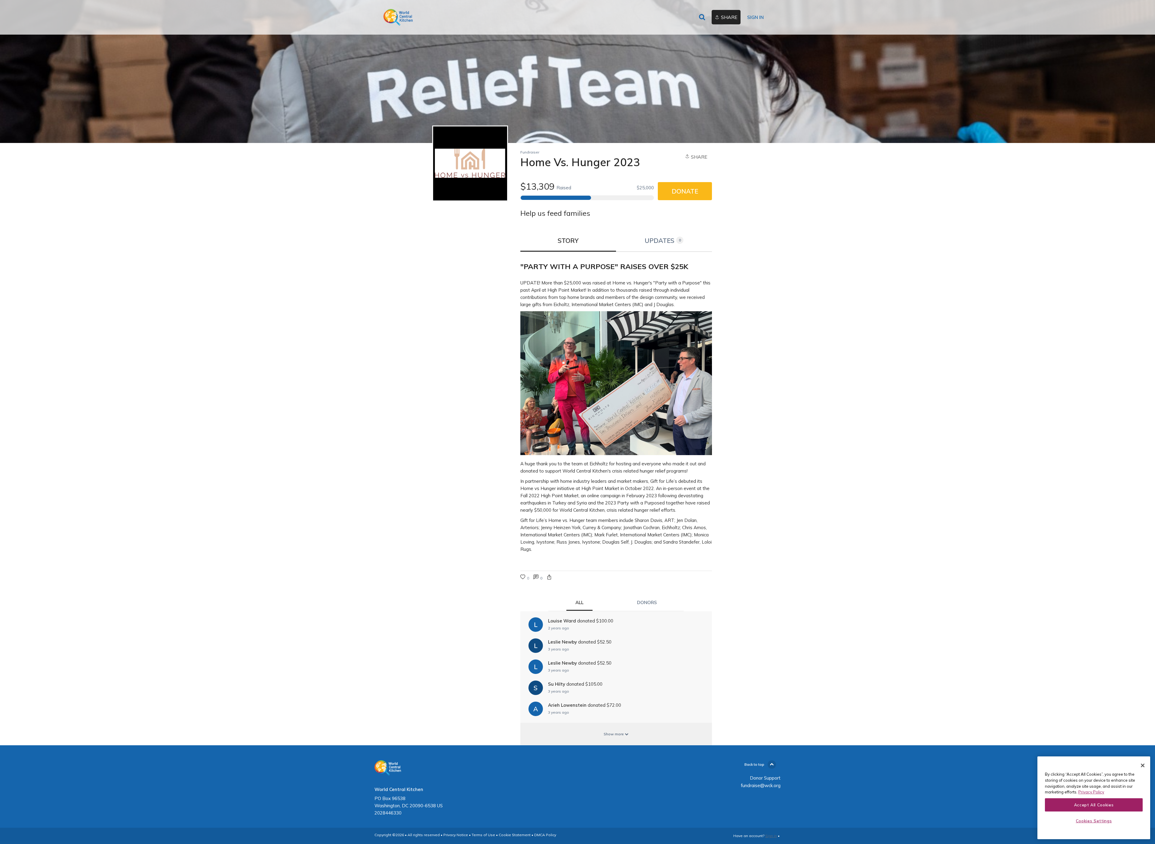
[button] (549, 578)
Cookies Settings (1094, 820)
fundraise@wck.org (761, 785)
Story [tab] (568, 240)
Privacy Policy (1091, 792)
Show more (614, 734)
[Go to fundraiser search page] (702, 17)
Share (698, 157)
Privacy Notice (455, 835)
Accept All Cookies (1094, 804)
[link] (398, 17)
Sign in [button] (755, 17)
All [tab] (579, 602)
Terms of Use (483, 835)
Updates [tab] (663, 240)
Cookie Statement (515, 835)
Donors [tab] (647, 602)
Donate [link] (685, 191)
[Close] (1142, 765)
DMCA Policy (545, 835)
